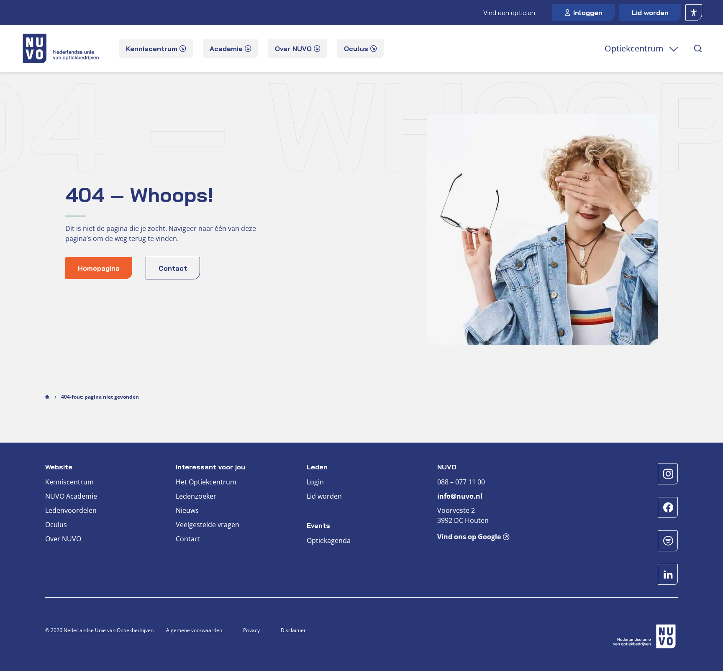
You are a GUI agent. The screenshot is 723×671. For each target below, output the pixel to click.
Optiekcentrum (634, 48)
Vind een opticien (509, 12)
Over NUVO (63, 538)
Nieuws (187, 510)
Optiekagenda (329, 540)
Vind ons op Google (469, 536)
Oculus (56, 524)
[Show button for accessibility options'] (693, 12)
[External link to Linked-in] (668, 574)
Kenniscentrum (69, 482)
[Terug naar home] (62, 48)
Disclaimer (293, 630)
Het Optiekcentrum (206, 482)
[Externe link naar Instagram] (668, 474)
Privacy (251, 630)
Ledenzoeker (196, 496)
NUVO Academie (71, 496)
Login (315, 482)
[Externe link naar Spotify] (668, 540)
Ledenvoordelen (71, 510)
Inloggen (587, 12)
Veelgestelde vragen (207, 524)
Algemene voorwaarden (194, 630)
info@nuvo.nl (459, 496)
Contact (188, 538)
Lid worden (650, 12)
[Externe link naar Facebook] (668, 507)
